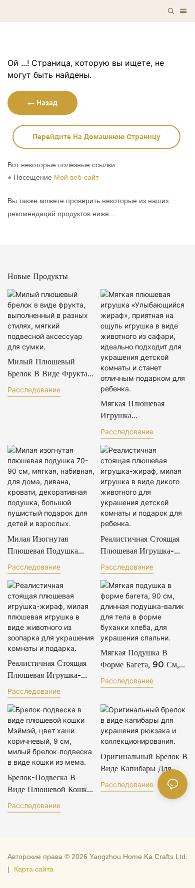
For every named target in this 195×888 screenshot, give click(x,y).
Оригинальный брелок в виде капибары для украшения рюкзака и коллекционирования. (144, 763)
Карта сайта (34, 869)
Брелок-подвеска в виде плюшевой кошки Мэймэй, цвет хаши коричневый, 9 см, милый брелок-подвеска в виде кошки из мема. (51, 784)
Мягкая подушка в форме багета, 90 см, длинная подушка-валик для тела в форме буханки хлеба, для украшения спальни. (140, 659)
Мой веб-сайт (76, 177)
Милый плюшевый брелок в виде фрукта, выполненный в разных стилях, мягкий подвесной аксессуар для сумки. (51, 368)
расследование (34, 389)
